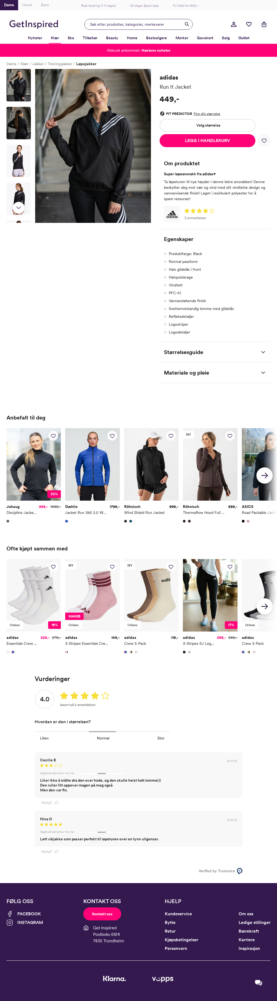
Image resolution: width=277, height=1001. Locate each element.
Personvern (176, 948)
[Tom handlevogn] (264, 24)
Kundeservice (178, 913)
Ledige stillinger (255, 922)
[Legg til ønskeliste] (264, 140)
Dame (11, 64)
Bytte (170, 922)
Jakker (38, 64)
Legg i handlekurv (207, 140)
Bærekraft (249, 931)
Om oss (246, 913)
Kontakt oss (102, 914)
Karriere (247, 939)
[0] (248, 24)
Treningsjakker (60, 64)
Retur (170, 931)
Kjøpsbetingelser (181, 939)
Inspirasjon (249, 948)
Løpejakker (86, 64)
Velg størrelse (208, 125)
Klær (24, 64)
